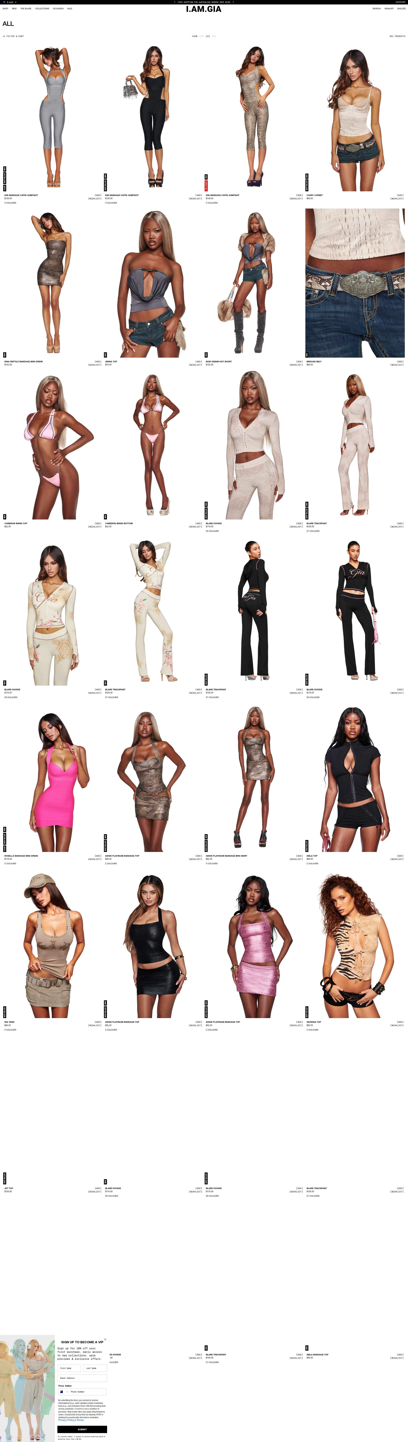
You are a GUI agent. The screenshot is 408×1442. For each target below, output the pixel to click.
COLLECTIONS (42, 9)
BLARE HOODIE (214, 523)
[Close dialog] (105, 1339)
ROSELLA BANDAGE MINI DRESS (21, 856)
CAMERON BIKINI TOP (15, 523)
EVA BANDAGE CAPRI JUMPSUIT (21, 195)
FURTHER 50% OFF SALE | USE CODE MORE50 (204, 2)
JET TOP (8, 1189)
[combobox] (63, 1391)
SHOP (5, 9)
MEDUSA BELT (314, 362)
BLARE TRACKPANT (317, 523)
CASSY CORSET (315, 195)
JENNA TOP (111, 362)
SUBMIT (82, 1429)
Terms (80, 1420)
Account (400, 2)
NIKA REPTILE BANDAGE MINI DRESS (23, 362)
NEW (14, 9)
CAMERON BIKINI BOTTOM (119, 523)
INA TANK (9, 1022)
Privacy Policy (66, 1420)
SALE (69, 9)
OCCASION (58, 9)
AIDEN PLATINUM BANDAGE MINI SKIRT (226, 856)
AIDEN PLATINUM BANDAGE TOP (122, 856)
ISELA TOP (312, 856)
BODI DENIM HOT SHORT (219, 362)
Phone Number (65, 1386)
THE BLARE (25, 9)
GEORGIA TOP (314, 1022)
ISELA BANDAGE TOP (317, 1355)
